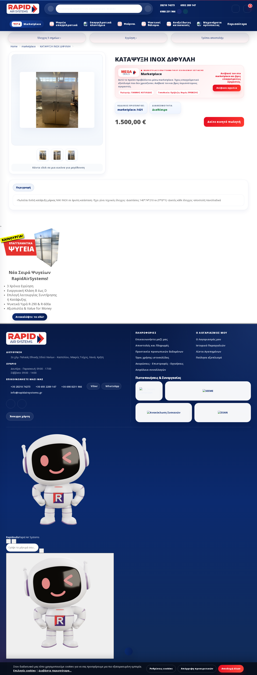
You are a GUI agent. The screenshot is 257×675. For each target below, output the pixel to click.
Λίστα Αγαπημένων (208, 351)
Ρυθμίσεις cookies (161, 668)
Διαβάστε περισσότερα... (55, 670)
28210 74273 (167, 5)
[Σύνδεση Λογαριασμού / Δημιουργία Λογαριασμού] (236, 9)
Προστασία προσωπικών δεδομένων (159, 351)
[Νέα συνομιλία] (8, 541)
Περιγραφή (23, 187)
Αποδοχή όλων (231, 668)
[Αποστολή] (41, 550)
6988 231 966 (167, 11)
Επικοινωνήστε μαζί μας (151, 339)
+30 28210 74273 (20, 386)
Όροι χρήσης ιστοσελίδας (152, 357)
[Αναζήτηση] (148, 8)
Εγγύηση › (131, 37)
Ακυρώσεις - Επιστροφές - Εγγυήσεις (159, 363)
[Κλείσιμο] (14, 541)
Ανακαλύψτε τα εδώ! (30, 316)
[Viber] (179, 11)
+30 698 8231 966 (71, 386)
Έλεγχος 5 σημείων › (49, 37)
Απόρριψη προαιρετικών (197, 668)
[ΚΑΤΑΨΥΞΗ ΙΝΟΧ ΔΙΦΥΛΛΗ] (57, 99)
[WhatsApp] (185, 11)
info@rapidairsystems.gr (26, 392)
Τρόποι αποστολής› (212, 37)
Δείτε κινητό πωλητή (224, 122)
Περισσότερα (237, 24)
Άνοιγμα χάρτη (20, 416)
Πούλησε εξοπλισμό (209, 357)
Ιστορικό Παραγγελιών (210, 345)
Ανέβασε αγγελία (226, 87)
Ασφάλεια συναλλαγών (150, 369)
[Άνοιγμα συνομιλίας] (60, 606)
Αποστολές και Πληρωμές (152, 345)
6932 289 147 (188, 5)
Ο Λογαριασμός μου (208, 339)
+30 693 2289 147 (46, 386)
